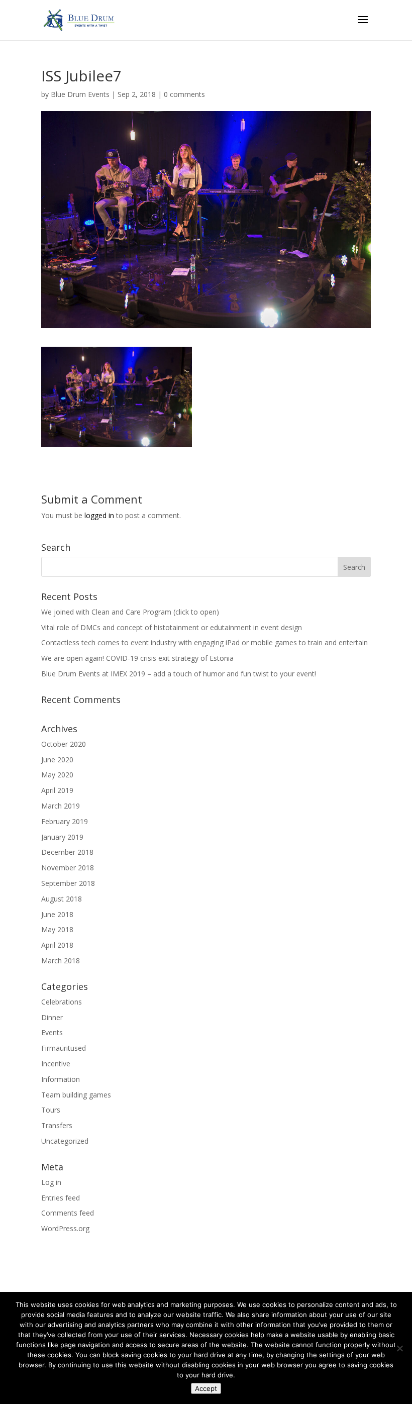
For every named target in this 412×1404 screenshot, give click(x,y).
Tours (50, 1110)
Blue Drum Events (80, 94)
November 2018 (67, 867)
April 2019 (57, 790)
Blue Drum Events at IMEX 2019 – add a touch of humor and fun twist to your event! (178, 673)
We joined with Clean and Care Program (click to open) (130, 612)
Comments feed (67, 1213)
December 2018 (67, 852)
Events (52, 1032)
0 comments (184, 94)
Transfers (56, 1125)
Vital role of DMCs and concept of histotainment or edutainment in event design (171, 627)
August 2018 (61, 899)
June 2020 (57, 759)
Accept (206, 1388)
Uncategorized (64, 1141)
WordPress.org (65, 1228)
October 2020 (63, 744)
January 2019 (62, 837)
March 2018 (60, 960)
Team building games (76, 1094)
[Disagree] (399, 1348)
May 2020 (57, 774)
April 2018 (57, 945)
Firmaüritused (63, 1048)
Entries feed (60, 1197)
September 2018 (68, 883)
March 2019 (60, 806)
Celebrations (61, 1002)
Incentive (55, 1063)
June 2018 (57, 914)
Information (60, 1079)
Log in (51, 1182)
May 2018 (57, 929)
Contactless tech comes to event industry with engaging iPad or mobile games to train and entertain (204, 642)
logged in (99, 515)
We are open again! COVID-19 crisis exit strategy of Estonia (137, 658)
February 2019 (64, 821)
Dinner (52, 1017)
